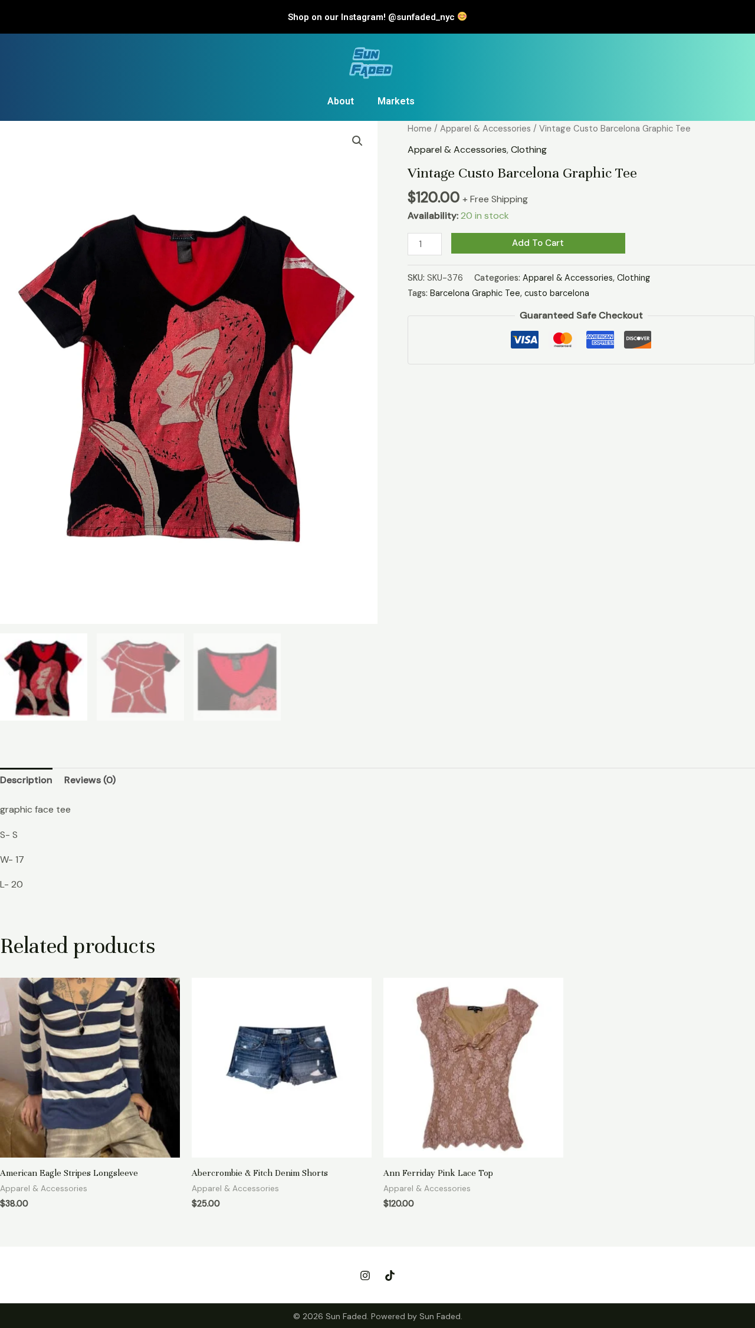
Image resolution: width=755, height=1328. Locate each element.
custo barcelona (556, 293)
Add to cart (538, 243)
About (340, 101)
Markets (396, 101)
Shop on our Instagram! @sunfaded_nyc (372, 17)
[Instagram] (365, 1275)
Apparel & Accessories (485, 128)
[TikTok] (390, 1275)
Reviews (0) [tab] (90, 780)
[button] (357, 141)
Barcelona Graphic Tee (475, 293)
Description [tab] (26, 780)
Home (420, 128)
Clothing (529, 149)
